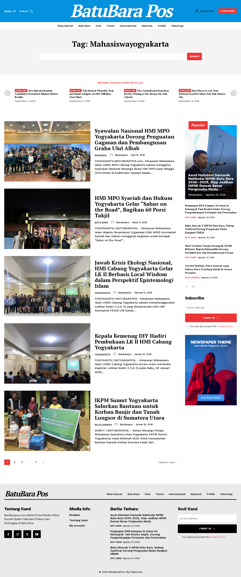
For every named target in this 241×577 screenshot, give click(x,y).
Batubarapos (121, 155)
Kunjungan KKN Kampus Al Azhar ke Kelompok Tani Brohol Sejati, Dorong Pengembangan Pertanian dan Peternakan (210, 209)
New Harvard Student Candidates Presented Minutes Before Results (36, 94)
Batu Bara (101, 222)
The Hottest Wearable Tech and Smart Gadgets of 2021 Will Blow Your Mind (92, 94)
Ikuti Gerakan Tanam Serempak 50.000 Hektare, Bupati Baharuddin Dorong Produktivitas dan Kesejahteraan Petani (209, 249)
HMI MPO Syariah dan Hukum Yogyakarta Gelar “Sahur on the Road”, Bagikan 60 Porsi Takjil (133, 206)
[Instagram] (18, 534)
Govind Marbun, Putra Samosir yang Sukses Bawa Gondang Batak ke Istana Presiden (208, 269)
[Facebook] (8, 534)
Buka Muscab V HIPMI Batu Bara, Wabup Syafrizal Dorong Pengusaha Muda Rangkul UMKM (209, 229)
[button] (26, 11)
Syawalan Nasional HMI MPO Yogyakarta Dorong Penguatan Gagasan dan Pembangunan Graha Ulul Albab (134, 139)
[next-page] (233, 93)
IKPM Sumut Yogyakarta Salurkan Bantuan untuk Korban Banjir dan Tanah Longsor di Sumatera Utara (129, 409)
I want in (209, 318)
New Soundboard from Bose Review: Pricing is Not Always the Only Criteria (146, 94)
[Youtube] (37, 534)
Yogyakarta (102, 293)
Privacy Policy (224, 326)
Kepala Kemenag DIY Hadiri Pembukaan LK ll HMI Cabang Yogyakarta (133, 341)
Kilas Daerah (103, 424)
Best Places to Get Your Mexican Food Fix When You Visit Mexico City (202, 94)
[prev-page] (7, 93)
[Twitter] (27, 534)
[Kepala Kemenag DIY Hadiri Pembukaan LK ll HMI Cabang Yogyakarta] (47, 353)
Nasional (101, 155)
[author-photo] (112, 155)
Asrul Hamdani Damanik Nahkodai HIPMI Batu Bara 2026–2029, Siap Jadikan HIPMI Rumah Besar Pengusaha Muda (211, 182)
